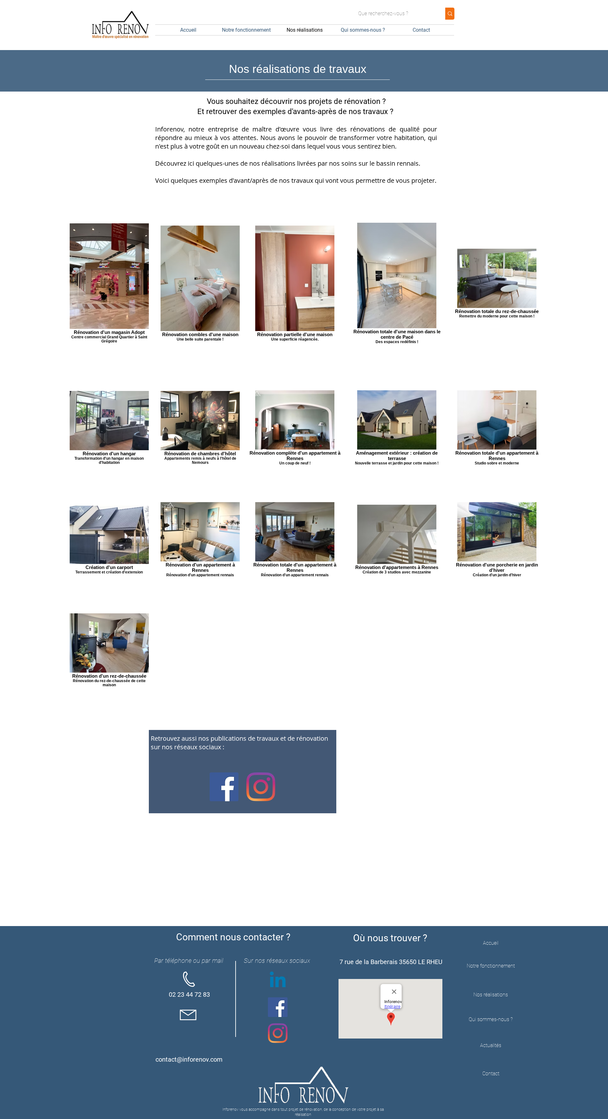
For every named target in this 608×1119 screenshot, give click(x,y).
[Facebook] (224, 786)
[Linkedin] (278, 981)
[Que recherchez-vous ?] (449, 14)
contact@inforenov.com (189, 1059)
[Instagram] (260, 786)
